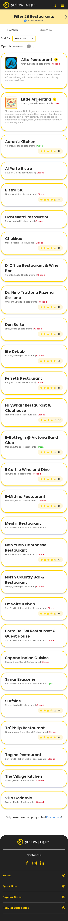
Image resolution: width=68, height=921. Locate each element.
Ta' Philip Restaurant (25, 728)
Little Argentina (36, 99)
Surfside (13, 701)
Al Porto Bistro (18, 168)
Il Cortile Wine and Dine (27, 469)
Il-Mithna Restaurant (25, 496)
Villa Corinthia (18, 798)
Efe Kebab (15, 351)
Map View (46, 30)
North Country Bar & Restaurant (24, 579)
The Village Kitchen (23, 776)
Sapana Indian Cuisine (27, 657)
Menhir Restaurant (23, 523)
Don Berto (14, 324)
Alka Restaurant (37, 59)
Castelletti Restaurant (27, 217)
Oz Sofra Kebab (20, 604)
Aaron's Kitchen (20, 141)
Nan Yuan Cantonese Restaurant (25, 547)
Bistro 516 (14, 190)
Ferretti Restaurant (23, 378)
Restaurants (53, 817)
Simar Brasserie (20, 679)
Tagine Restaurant (23, 754)
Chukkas (13, 238)
